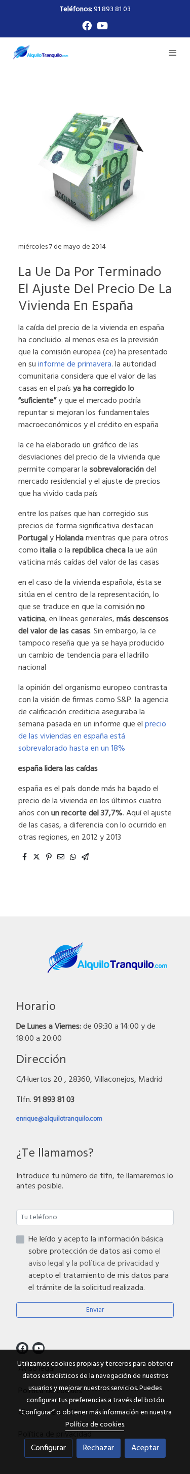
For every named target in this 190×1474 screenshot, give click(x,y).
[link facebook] (87, 25)
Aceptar (145, 1448)
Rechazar (98, 1448)
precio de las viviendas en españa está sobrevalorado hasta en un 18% (92, 736)
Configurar (48, 1448)
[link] (40, 52)
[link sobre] (95, 964)
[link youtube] (102, 25)
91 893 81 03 (95, 9)
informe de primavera (73, 364)
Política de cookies (94, 1425)
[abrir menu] (173, 52)
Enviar (95, 1310)
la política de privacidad (113, 1263)
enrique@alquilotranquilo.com (59, 1119)
